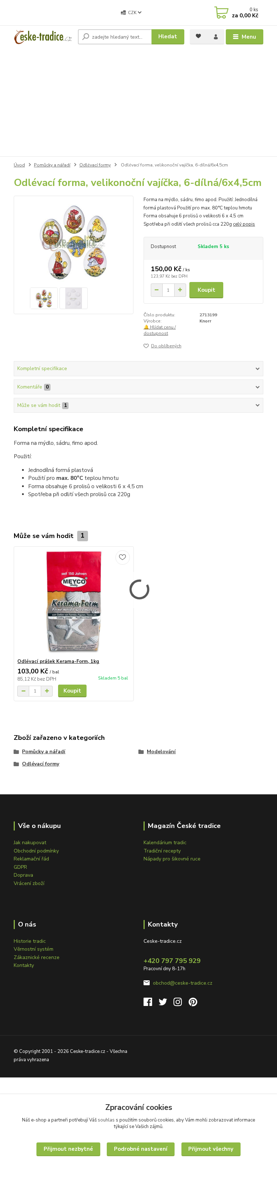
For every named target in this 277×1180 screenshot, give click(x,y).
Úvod (19, 165)
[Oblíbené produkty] (198, 36)
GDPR (20, 867)
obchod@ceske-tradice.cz (182, 983)
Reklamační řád (31, 858)
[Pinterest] (193, 1004)
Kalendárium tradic (165, 842)
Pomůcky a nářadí (52, 165)
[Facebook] (151, 1004)
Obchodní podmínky (36, 850)
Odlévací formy (95, 165)
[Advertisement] (138, 102)
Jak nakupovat (30, 842)
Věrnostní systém (33, 949)
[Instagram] (181, 1004)
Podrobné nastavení (140, 1149)
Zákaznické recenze (37, 957)
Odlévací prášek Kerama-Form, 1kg (58, 661)
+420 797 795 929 (172, 961)
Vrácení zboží (29, 883)
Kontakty (24, 965)
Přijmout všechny (210, 1149)
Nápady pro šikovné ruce (172, 858)
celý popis (244, 224)
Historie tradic (30, 941)
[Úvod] (43, 37)
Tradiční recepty (162, 850)
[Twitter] (166, 1004)
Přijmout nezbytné (68, 1149)
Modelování (161, 751)
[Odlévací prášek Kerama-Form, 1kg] (73, 602)
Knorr (205, 321)
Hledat (167, 36)
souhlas (106, 1120)
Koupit (206, 290)
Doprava (23, 875)
